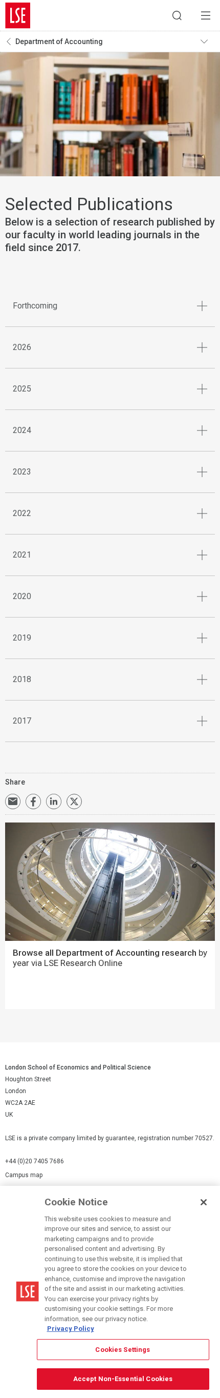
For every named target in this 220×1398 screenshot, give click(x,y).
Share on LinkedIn (53, 801)
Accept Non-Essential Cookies (123, 1379)
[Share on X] (74, 801)
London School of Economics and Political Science (18, 15)
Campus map (23, 1175)
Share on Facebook (33, 801)
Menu (205, 15)
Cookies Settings (122, 1349)
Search (177, 15)
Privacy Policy (70, 1328)
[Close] (203, 1202)
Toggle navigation (207, 41)
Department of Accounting (59, 41)
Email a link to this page (12, 801)
